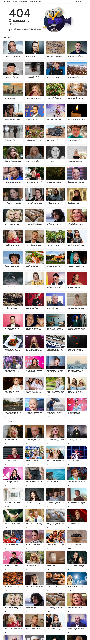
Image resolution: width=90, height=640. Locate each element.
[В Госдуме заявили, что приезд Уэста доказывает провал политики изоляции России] (55, 197)
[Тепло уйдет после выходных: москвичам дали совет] (55, 408)
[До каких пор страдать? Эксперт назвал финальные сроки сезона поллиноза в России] (55, 387)
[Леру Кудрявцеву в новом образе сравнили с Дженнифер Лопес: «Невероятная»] (77, 429)
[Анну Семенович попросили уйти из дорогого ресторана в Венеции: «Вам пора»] (77, 603)
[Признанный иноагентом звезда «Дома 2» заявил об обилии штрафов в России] (77, 134)
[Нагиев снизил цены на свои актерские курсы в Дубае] (55, 281)
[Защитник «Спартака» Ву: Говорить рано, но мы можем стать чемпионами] (13, 624)
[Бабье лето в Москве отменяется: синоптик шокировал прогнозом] (13, 134)
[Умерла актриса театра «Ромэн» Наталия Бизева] (55, 155)
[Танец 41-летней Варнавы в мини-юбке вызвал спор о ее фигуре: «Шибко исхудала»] (77, 302)
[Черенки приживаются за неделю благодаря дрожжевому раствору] (55, 239)
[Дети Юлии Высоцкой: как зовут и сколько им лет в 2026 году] (55, 519)
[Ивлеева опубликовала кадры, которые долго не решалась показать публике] (34, 176)
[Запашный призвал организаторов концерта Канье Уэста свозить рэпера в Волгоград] (13, 492)
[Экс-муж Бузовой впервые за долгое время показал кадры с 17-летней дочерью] (34, 239)
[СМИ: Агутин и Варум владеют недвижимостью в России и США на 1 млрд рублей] (34, 603)
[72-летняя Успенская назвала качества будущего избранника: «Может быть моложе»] (55, 450)
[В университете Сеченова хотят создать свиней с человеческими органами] (34, 218)
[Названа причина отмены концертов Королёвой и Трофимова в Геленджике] (13, 561)
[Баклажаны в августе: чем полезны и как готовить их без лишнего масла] (13, 344)
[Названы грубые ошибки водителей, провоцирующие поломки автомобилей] (77, 344)
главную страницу (23, 30)
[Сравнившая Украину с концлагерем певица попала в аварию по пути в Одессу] (13, 366)
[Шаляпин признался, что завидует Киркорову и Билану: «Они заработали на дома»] (13, 113)
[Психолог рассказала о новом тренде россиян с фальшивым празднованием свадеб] (13, 603)
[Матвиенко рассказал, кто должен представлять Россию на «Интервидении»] (34, 450)
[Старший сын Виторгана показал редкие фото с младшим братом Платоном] (55, 624)
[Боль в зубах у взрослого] (34, 281)
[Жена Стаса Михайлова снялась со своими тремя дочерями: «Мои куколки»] (55, 540)
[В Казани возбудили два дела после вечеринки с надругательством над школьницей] (34, 71)
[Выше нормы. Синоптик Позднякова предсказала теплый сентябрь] (34, 540)
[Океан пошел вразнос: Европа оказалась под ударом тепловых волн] (55, 561)
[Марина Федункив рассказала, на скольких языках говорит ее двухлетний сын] (77, 561)
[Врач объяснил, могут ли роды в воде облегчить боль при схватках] (55, 603)
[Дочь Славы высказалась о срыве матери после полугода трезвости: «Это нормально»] (77, 176)
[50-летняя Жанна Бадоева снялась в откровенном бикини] (13, 155)
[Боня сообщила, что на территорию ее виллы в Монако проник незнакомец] (77, 239)
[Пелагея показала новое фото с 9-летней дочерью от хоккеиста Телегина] (34, 92)
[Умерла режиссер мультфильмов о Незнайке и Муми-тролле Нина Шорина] (77, 582)
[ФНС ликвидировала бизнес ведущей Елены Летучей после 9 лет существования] (13, 387)
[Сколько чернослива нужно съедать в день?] (77, 624)
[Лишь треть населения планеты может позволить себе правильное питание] (34, 260)
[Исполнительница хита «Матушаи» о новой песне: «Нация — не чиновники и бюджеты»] (77, 408)
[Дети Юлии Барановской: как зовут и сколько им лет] (34, 624)
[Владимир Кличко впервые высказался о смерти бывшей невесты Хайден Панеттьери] (77, 50)
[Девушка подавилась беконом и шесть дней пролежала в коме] (13, 582)
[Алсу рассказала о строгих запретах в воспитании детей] (34, 387)
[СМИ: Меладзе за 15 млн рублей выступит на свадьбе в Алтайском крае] (55, 302)
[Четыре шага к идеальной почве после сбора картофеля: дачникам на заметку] (13, 302)
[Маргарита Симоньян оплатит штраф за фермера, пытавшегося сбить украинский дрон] (13, 176)
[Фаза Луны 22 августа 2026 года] (13, 281)
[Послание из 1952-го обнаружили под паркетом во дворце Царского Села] (55, 50)
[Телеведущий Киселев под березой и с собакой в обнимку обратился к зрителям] (34, 519)
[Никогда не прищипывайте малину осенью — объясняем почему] (55, 92)
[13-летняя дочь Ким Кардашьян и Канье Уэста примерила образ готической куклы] (77, 260)
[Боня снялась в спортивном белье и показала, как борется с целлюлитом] (13, 471)
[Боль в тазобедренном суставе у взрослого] (34, 561)
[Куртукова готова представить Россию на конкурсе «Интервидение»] (34, 366)
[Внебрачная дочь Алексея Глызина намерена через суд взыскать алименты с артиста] (77, 540)
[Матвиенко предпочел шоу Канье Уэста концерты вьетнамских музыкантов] (34, 492)
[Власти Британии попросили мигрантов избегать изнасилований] (13, 92)
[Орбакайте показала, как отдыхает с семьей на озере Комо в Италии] (13, 260)
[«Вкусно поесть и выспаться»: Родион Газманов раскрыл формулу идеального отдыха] (13, 323)
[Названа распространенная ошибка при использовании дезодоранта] (55, 429)
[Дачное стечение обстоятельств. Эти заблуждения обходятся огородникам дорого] (34, 134)
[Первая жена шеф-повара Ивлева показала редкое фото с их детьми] (13, 71)
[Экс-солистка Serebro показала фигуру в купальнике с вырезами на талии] (34, 429)
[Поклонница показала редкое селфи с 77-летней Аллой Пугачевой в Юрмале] (34, 155)
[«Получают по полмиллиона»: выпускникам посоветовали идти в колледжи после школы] (55, 323)
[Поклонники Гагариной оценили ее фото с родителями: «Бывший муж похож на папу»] (13, 218)
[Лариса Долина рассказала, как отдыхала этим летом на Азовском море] (77, 450)
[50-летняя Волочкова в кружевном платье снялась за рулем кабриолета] (13, 429)
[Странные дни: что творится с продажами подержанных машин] (55, 344)
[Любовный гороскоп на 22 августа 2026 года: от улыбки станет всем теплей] (77, 492)
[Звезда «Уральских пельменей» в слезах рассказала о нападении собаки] (13, 197)
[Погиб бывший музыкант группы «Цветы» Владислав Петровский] (77, 113)
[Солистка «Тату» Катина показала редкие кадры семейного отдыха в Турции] (77, 281)
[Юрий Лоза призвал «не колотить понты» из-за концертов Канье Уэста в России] (34, 197)
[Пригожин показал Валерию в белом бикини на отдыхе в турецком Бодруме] (77, 155)
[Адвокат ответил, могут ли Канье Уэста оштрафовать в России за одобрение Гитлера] (77, 471)
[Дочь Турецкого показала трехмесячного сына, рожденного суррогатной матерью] (77, 197)
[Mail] (2, 1)
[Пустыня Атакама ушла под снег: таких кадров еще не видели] (77, 71)
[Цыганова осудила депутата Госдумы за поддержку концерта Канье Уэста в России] (13, 519)
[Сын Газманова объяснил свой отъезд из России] (34, 50)
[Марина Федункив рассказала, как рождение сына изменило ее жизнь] (77, 218)
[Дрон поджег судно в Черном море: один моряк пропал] (77, 366)
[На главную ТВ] (4, 1)
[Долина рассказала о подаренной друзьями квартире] (34, 408)
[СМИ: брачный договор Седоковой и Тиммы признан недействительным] (34, 323)
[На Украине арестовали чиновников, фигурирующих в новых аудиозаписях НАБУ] (55, 492)
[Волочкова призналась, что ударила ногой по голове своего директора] (13, 540)
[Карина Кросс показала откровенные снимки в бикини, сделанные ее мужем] (34, 344)
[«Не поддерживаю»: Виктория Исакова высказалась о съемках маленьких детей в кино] (55, 366)
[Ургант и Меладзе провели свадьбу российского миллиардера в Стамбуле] (34, 113)
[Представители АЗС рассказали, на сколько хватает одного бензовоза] (55, 260)
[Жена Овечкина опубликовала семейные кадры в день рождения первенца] (34, 302)
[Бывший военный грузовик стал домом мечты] (55, 134)
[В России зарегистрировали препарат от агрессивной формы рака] (13, 450)
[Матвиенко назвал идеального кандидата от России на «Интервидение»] (55, 71)
